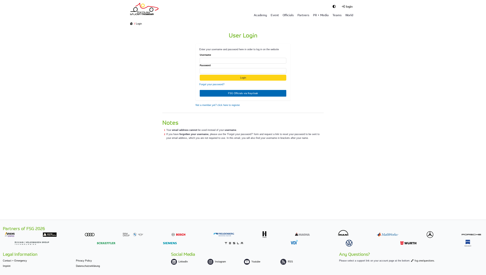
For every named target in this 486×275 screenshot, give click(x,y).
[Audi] (90, 234)
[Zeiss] (467, 243)
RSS (290, 261)
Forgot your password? (211, 84)
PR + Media (321, 15)
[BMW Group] (133, 234)
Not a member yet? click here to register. (218, 105)
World (349, 15)
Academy (260, 15)
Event (275, 15)
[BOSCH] (178, 234)
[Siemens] (170, 243)
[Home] (144, 9)
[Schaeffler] (106, 243)
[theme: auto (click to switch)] (335, 6)
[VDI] (294, 242)
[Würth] (408, 243)
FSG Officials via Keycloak (243, 93)
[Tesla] (234, 243)
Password (205, 65)
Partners (303, 15)
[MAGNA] (302, 234)
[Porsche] (471, 234)
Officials (288, 15)
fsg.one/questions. (425, 260)
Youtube (255, 261)
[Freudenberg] (224, 234)
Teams (337, 15)
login (349, 6)
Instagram (220, 261)
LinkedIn (183, 261)
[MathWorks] (387, 234)
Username (205, 55)
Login (139, 23)
